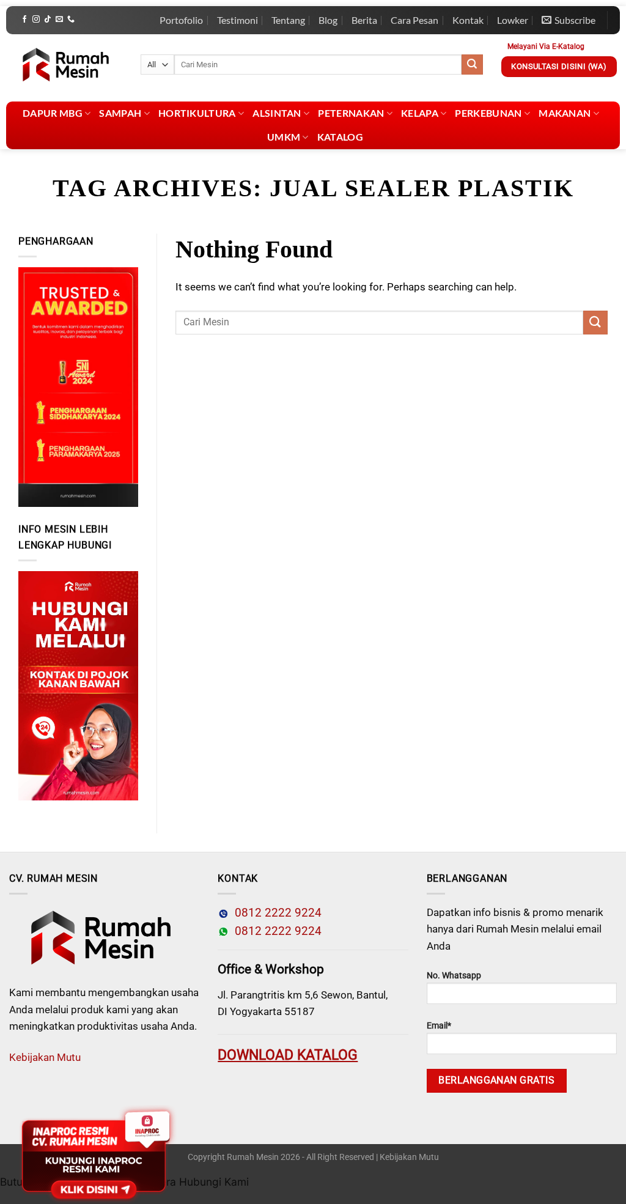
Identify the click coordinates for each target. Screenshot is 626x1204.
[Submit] (472, 64)
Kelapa (419, 113)
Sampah (120, 113)
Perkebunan (488, 113)
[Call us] (71, 19)
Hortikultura (197, 113)
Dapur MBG (53, 113)
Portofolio (181, 20)
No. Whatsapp (454, 975)
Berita (364, 20)
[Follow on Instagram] (36, 19)
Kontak (468, 20)
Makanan (565, 113)
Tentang (288, 20)
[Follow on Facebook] (24, 19)
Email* (439, 1026)
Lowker (512, 20)
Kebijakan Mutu (45, 1057)
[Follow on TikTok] (47, 19)
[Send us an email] (59, 19)
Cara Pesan (414, 20)
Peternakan (351, 113)
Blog (328, 20)
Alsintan (276, 113)
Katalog (340, 136)
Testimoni (237, 20)
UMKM (283, 136)
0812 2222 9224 (275, 913)
